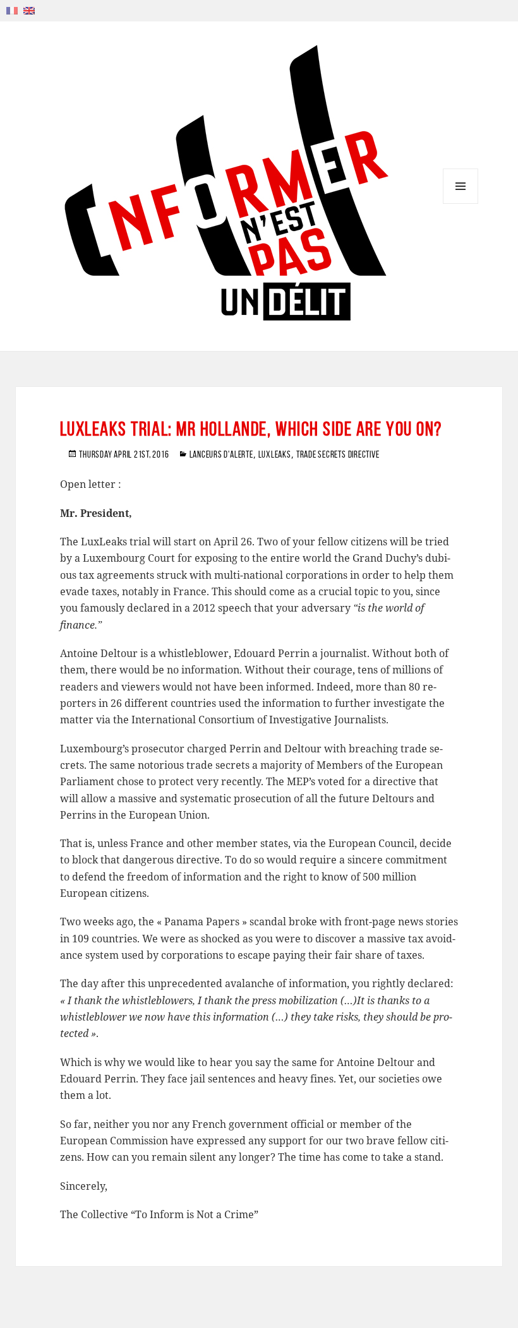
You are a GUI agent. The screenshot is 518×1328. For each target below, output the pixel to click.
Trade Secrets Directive (338, 454)
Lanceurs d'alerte (221, 454)
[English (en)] (29, 10)
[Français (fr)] (12, 10)
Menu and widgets (460, 203)
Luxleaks (274, 454)
